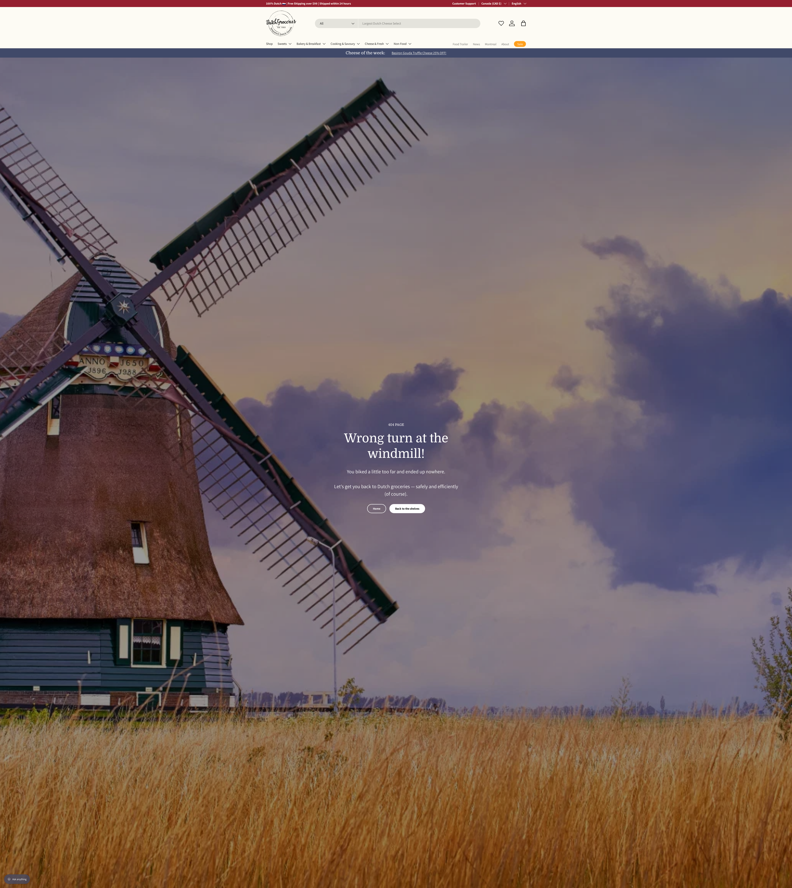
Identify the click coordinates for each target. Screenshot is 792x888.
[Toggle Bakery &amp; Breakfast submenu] (324, 43)
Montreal (490, 44)
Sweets (282, 44)
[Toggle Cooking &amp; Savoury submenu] (358, 43)
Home (376, 508)
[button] (523, 23)
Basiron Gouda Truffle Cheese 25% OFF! (419, 53)
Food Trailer (460, 44)
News (476, 44)
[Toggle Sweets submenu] (290, 43)
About (505, 44)
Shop (269, 44)
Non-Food (400, 44)
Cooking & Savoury (343, 44)
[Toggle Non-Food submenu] (409, 43)
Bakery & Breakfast (309, 44)
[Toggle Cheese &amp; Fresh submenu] (387, 43)
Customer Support (464, 3)
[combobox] (397, 23)
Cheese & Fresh (374, 44)
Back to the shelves (407, 508)
